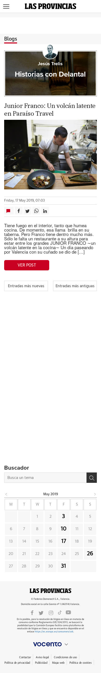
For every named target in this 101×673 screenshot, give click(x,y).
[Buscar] (91, 477)
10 (64, 528)
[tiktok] (60, 612)
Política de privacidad (17, 662)
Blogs (10, 39)
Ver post (27, 265)
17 (63, 541)
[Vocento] (50, 644)
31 (63, 566)
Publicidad (41, 662)
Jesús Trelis (50, 64)
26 (90, 553)
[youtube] (68, 612)
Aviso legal (42, 657)
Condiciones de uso (65, 657)
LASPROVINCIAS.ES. (50, 591)
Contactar (25, 657)
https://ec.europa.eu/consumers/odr (54, 632)
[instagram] (51, 612)
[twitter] (41, 612)
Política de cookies (80, 662)
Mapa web (58, 662)
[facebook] (32, 612)
